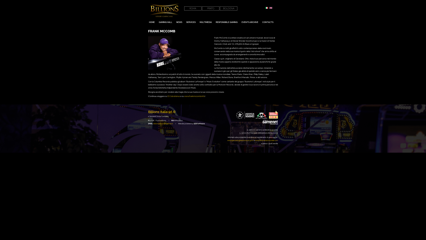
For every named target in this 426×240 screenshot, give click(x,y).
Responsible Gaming (227, 22)
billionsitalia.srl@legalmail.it (163, 124)
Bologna (228, 8)
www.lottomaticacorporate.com (266, 140)
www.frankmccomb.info (194, 96)
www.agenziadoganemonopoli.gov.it (240, 140)
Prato (210, 8)
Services (191, 22)
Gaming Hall (165, 22)
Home (152, 22)
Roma (192, 8)
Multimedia (206, 22)
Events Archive (250, 22)
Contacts (267, 22)
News (179, 22)
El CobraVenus (174, 96)
